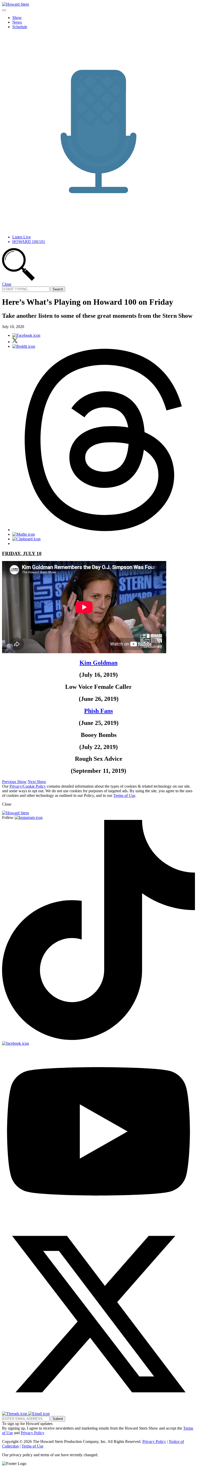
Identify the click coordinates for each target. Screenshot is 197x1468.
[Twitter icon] (14, 342)
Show (17, 17)
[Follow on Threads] (15, 1413)
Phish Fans (98, 710)
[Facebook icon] (26, 335)
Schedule (19, 27)
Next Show (37, 781)
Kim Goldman (98, 662)
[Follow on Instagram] (29, 817)
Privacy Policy (32, 1433)
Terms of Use (124, 795)
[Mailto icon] (23, 534)
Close (6, 284)
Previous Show (14, 781)
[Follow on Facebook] (15, 1043)
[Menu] (4, 10)
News (17, 22)
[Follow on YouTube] (98, 1215)
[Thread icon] (103, 529)
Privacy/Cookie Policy (27, 786)
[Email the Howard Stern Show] (39, 1413)
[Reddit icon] (23, 346)
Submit (58, 1419)
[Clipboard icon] (26, 539)
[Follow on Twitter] (98, 1409)
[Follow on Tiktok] (98, 1039)
